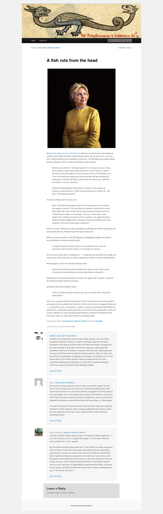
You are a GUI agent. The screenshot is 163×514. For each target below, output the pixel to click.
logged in (58, 493)
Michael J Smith (54, 48)
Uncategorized (68, 321)
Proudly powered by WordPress (81, 506)
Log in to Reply (55, 370)
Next (129, 48)
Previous (121, 48)
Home (34, 40)
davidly (52, 336)
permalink (99, 321)
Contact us (43, 40)
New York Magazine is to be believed (63, 153)
